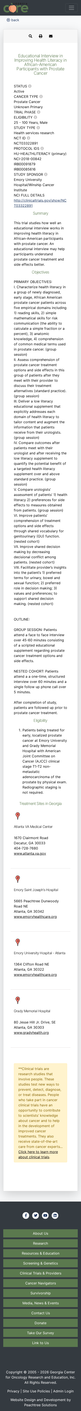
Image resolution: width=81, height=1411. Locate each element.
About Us (40, 1233)
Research (40, 1243)
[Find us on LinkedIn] (55, 1215)
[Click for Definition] (30, 86)
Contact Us (40, 1313)
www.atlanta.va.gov (30, 853)
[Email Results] (50, 36)
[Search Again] (30, 36)
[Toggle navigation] (71, 7)
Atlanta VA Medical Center (33, 826)
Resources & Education (40, 1253)
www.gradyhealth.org (31, 1032)
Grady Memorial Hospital (32, 1011)
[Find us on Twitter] (35, 1215)
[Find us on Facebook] (26, 1215)
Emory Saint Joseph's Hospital (36, 890)
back (14, 20)
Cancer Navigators (40, 1283)
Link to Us (40, 1343)
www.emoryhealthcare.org (35, 916)
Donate (40, 1323)
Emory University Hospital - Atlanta (39, 953)
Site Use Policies (36, 1391)
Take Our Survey (40, 1333)
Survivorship (40, 1293)
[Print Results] (40, 36)
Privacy (13, 1391)
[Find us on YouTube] (45, 1215)
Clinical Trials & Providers (40, 1273)
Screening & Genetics (40, 1263)
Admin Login (63, 1391)
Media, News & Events (40, 1303)
